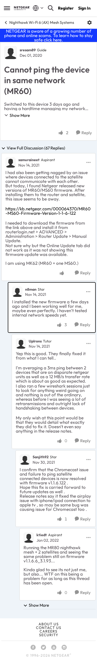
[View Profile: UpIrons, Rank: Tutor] (21, 343)
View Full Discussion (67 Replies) (36, 148)
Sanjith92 (41, 457)
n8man (30, 289)
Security (48, 635)
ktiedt (41, 535)
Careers (48, 631)
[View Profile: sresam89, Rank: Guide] (10, 52)
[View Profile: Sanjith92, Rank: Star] (25, 459)
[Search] (51, 8)
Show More (20, 115)
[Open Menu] (89, 22)
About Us (49, 624)
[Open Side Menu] (7, 8)
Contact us (48, 627)
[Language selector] (38, 8)
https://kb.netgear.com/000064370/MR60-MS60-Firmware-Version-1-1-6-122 (48, 211)
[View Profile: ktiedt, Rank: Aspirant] (29, 537)
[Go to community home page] (22, 8)
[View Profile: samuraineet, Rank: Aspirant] (10, 162)
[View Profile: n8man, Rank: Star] (17, 292)
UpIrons (35, 341)
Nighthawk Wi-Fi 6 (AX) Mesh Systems (41, 22)
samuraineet (29, 160)
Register (66, 8)
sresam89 (28, 50)
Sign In (84, 8)
